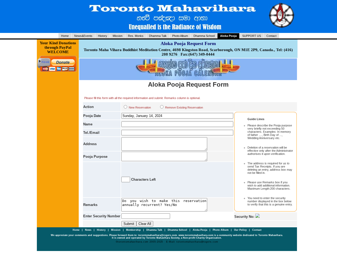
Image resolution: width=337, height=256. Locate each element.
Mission (117, 35)
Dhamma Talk (158, 35)
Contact (271, 35)
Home (65, 35)
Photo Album (180, 35)
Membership (134, 230)
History (102, 35)
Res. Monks (135, 35)
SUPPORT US (251, 35)
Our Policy (240, 230)
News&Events (83, 35)
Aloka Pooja (228, 35)
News (88, 230)
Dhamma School (204, 35)
